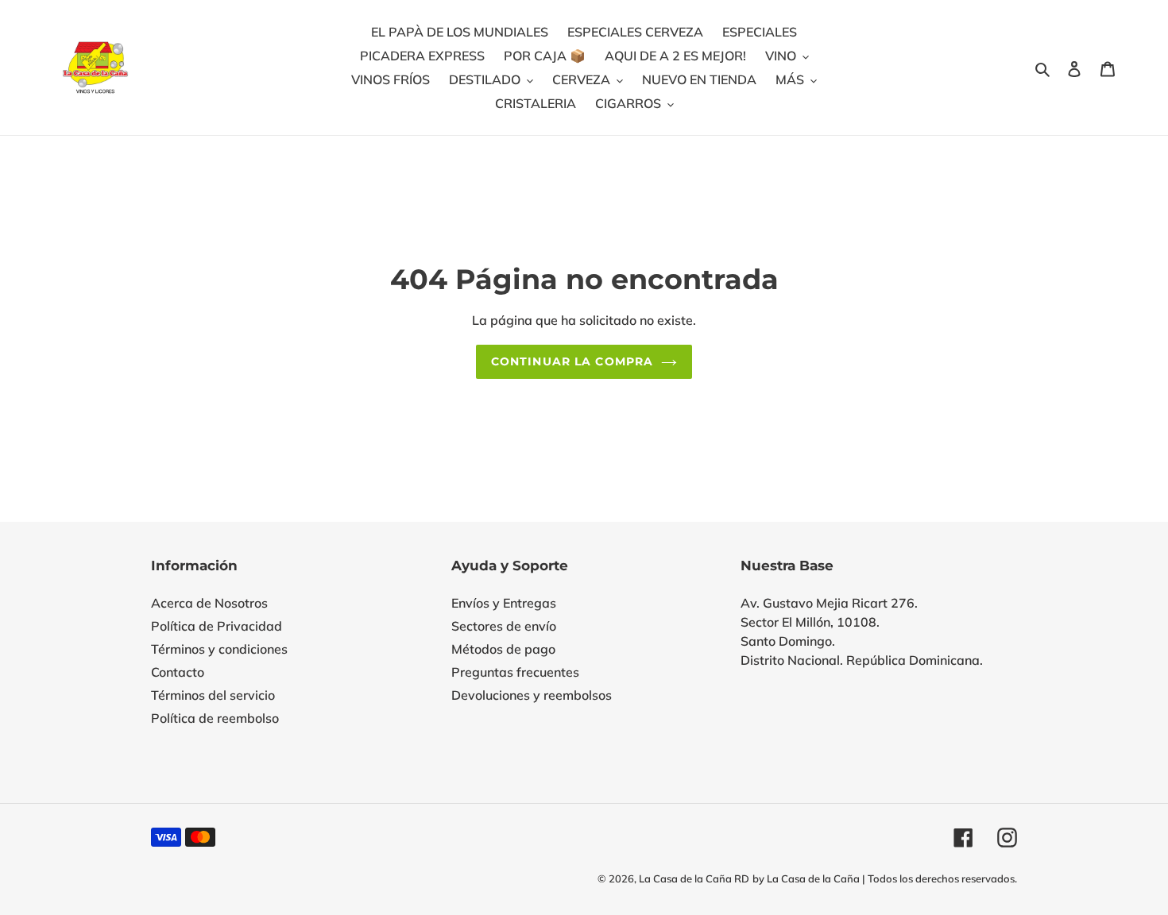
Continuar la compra (572, 361)
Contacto (177, 672)
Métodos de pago (503, 649)
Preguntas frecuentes (515, 672)
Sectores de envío (503, 626)
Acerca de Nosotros (209, 603)
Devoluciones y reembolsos (531, 695)
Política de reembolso (215, 718)
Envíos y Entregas (503, 603)
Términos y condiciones (219, 649)
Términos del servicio (213, 695)
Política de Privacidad (216, 626)
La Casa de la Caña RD (694, 878)
